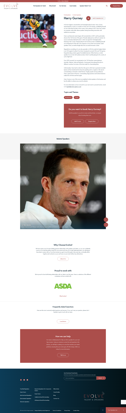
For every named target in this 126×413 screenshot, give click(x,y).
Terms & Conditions (57, 410)
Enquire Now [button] (116, 6)
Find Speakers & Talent (39, 6)
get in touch (62, 312)
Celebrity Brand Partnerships (42, 397)
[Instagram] (21, 380)
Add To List (77, 121)
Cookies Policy (76, 410)
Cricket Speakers (76, 15)
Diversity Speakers (24, 401)
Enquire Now (91, 121)
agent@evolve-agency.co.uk (74, 86)
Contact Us (56, 398)
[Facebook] (24, 380)
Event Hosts (23, 392)
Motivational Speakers (26, 395)
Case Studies (72, 6)
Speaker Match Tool (85, 6)
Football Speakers (24, 389)
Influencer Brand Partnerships (42, 400)
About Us (63, 259)
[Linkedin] (27, 380)
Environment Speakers (25, 398)
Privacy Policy (67, 410)
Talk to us (63, 355)
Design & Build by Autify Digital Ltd (42, 410)
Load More (63, 321)
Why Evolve (56, 389)
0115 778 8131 (65, 1)
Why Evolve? (52, 6)
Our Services (62, 6)
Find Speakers (67, 15)
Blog (54, 395)
